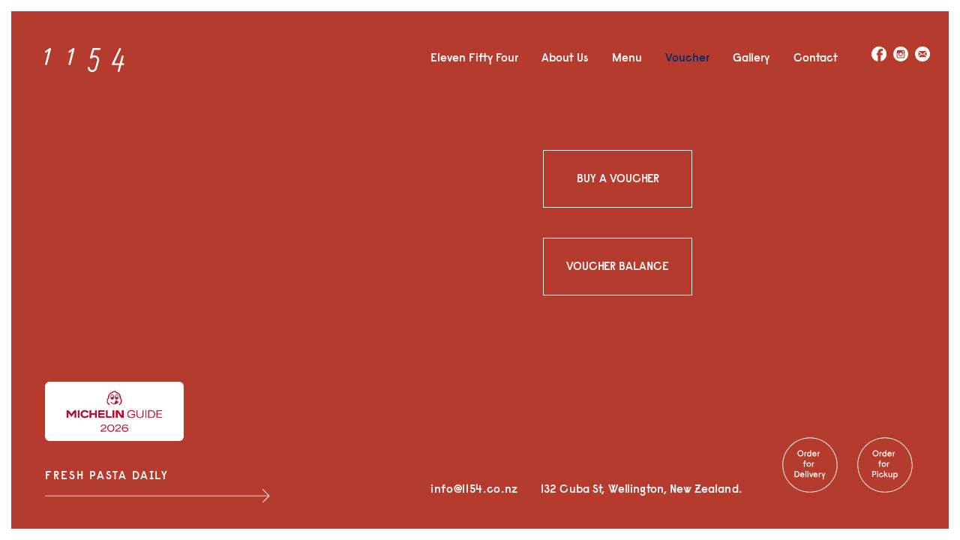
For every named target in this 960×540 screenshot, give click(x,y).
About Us (565, 57)
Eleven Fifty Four (474, 57)
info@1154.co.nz (474, 489)
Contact (816, 57)
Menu (627, 57)
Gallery (751, 57)
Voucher (687, 57)
